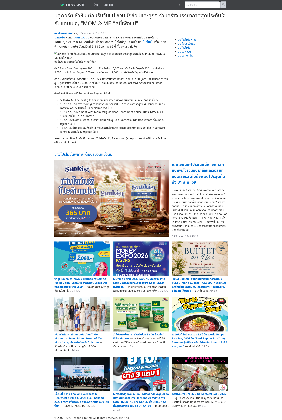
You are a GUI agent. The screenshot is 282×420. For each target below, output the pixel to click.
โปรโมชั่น (148, 42)
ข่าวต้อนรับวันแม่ (186, 44)
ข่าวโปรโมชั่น (184, 48)
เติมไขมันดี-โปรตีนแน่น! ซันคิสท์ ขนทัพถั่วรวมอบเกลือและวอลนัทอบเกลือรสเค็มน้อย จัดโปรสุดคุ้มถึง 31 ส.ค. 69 (198, 174)
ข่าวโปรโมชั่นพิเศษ (187, 40)
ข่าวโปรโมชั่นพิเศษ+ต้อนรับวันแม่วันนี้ (83, 154)
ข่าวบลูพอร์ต (184, 52)
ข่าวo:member (186, 56)
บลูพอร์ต (59, 37)
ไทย (96, 5)
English (108, 5)
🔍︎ (223, 5)
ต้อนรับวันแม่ (81, 37)
